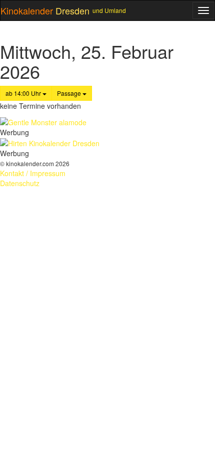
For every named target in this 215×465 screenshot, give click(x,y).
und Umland (109, 10)
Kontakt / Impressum (33, 173)
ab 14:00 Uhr (24, 93)
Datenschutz (20, 183)
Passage (69, 93)
